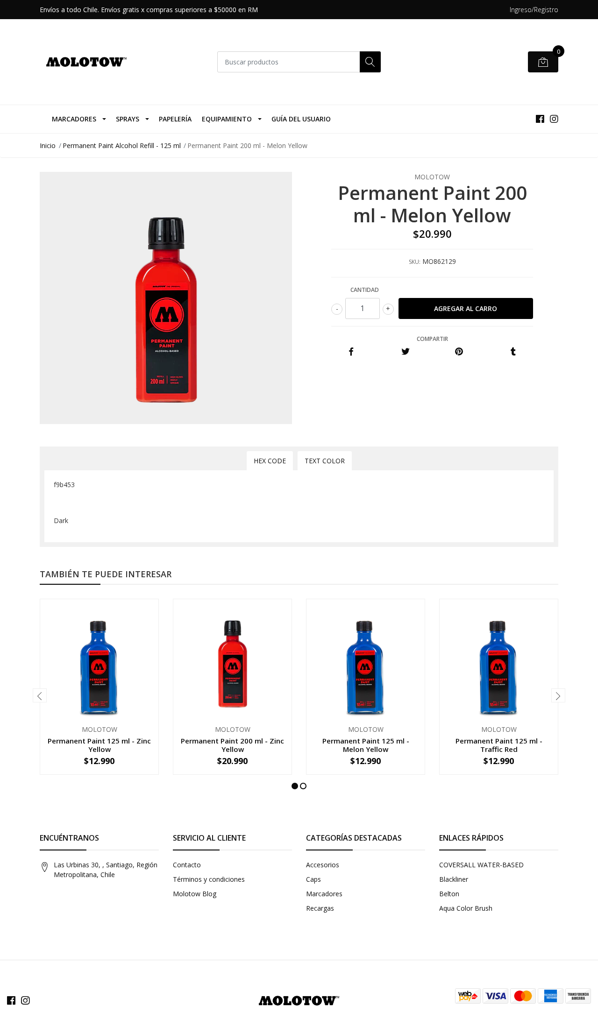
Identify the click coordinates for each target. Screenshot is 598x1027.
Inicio (48, 145)
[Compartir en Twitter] (405, 351)
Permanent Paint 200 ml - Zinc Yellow (232, 745)
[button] (295, 786)
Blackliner (453, 879)
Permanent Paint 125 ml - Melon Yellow (365, 745)
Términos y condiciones (209, 879)
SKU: (414, 262)
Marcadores (74, 118)
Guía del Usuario (301, 118)
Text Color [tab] (325, 460)
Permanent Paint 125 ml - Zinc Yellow (99, 745)
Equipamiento (227, 118)
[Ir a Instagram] (554, 119)
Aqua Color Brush (465, 908)
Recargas (320, 908)
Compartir (432, 339)
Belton (449, 893)
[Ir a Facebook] (540, 119)
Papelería (175, 118)
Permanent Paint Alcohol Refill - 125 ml (122, 145)
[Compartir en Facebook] (351, 351)
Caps (313, 879)
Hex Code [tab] (270, 460)
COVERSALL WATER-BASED (481, 864)
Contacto (187, 864)
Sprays (127, 118)
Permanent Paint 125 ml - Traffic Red (499, 745)
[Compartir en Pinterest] (459, 351)
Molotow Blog (194, 893)
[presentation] (40, 695)
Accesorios (322, 864)
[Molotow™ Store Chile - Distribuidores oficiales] (86, 62)
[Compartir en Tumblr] (513, 351)
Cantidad (364, 290)
